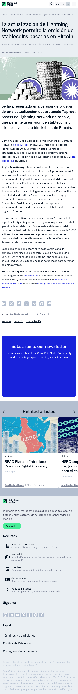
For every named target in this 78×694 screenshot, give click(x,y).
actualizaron (31, 275)
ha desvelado (21, 144)
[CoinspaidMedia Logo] (10, 4)
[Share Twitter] (11, 303)
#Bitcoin (18, 321)
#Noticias (6, 321)
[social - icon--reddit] (35, 615)
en (57, 3)
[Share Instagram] (26, 303)
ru (63, 3)
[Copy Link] (49, 303)
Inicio (4, 14)
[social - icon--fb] (29, 615)
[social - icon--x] (23, 615)
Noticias (15, 14)
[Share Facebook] (19, 303)
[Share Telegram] (34, 303)
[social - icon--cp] (41, 615)
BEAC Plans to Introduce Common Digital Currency (26, 463)
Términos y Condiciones (19, 635)
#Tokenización (33, 321)
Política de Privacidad (18, 643)
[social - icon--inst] (5, 615)
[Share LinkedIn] (4, 303)
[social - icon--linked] (11, 615)
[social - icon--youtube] (17, 615)
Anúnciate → (12, 526)
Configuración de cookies (20, 651)
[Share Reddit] (41, 303)
